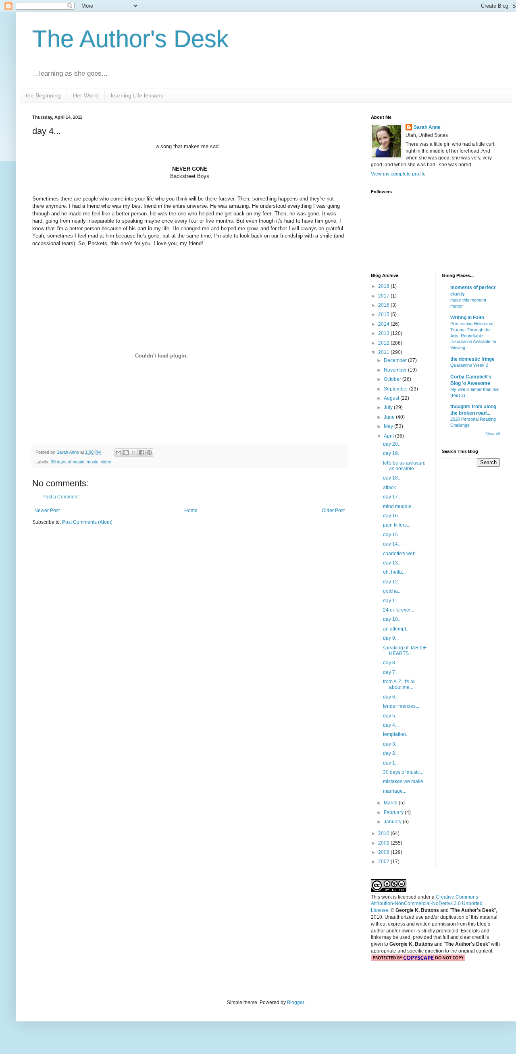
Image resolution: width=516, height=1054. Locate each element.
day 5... (391, 716)
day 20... (392, 444)
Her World (86, 95)
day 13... (392, 563)
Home (191, 510)
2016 (384, 305)
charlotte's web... (401, 553)
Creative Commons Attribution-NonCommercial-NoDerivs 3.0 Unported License (427, 903)
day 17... (392, 497)
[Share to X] (134, 452)
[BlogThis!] (126, 452)
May (389, 426)
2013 (384, 333)
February (394, 812)
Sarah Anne (427, 127)
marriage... (394, 791)
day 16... (392, 516)
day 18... (392, 478)
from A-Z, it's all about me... (399, 684)
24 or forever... (398, 610)
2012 (384, 343)
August (392, 398)
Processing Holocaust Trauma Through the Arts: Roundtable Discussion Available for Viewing (473, 335)
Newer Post (47, 510)
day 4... (391, 725)
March (391, 803)
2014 (384, 324)
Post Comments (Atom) (87, 522)
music (92, 461)
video (106, 461)
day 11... (392, 600)
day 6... (391, 697)
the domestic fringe (472, 359)
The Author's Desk (130, 38)
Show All (492, 434)
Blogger (295, 1002)
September (396, 389)
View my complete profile (398, 174)
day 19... (392, 453)
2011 (384, 352)
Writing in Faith (467, 317)
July (389, 407)
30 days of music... (403, 772)
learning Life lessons (137, 95)
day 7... (391, 672)
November (396, 370)
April (389, 436)
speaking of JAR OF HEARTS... (405, 650)
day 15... (392, 534)
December (396, 360)
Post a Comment (60, 497)
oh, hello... (394, 572)
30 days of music (67, 461)
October (393, 379)
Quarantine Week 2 (469, 365)
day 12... (392, 582)
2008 (384, 852)
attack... (391, 487)
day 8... (391, 662)
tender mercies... (401, 706)
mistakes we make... (405, 781)
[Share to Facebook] (141, 452)
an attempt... (396, 629)
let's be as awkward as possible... (404, 465)
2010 (384, 833)
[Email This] (118, 452)
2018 (384, 286)
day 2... (391, 753)
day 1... (391, 763)
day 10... (392, 619)
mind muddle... (399, 506)
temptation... (396, 734)
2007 (384, 861)
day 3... (391, 744)
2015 (384, 314)
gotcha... (392, 591)
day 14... (392, 544)
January (393, 822)
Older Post (333, 510)
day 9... (391, 638)
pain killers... (396, 525)
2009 (384, 843)
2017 (384, 296)
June (390, 417)
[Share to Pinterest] (149, 452)
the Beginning (43, 95)
